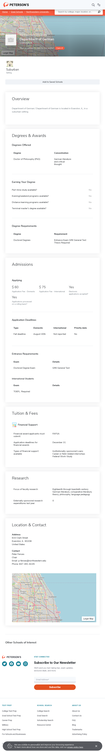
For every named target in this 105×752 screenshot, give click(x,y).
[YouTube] (18, 663)
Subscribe (55, 687)
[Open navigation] (99, 4)
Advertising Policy (79, 734)
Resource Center (44, 725)
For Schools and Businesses (14, 734)
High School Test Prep (11, 729)
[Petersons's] (16, 5)
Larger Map (8, 52)
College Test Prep (9, 711)
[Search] (93, 4)
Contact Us (76, 716)
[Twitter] (4, 663)
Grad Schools (17, 11)
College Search (43, 711)
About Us (76, 711)
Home (5, 11)
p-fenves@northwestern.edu (32, 560)
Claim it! (59, 48)
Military (5, 725)
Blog (74, 725)
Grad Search (42, 716)
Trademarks (77, 729)
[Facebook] (11, 663)
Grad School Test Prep (11, 716)
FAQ (74, 720)
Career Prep (7, 720)
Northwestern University (37, 11)
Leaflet (73, 17)
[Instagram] (25, 663)
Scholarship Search (45, 720)
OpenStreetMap (86, 17)
